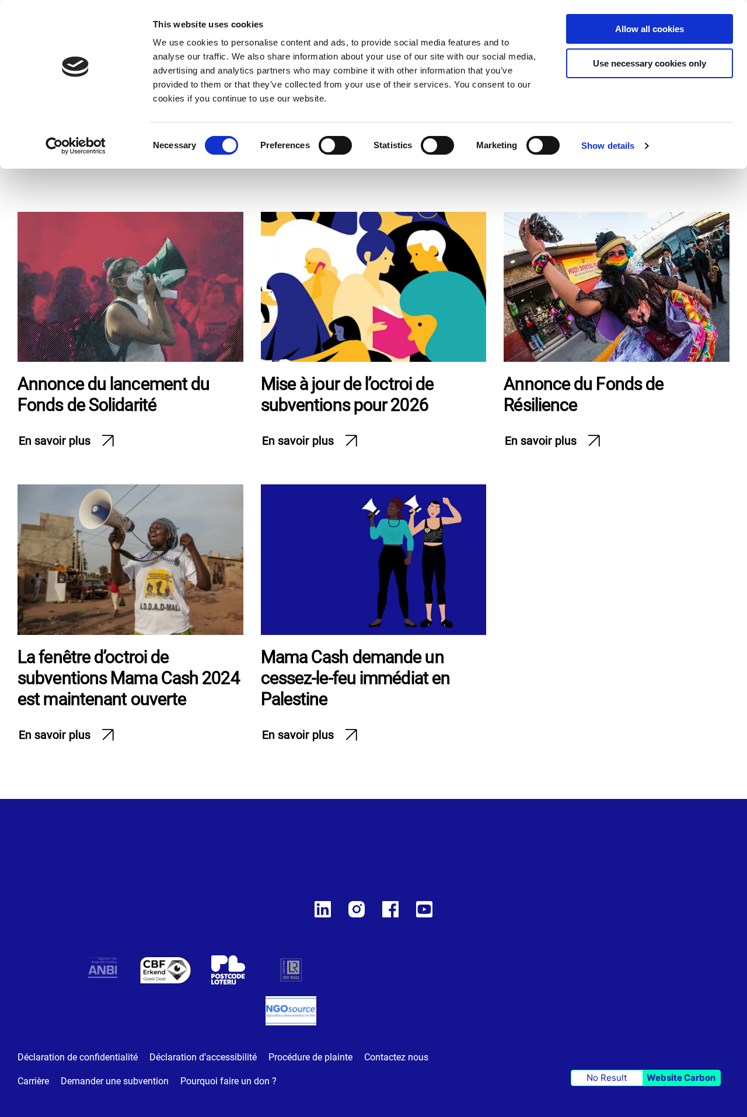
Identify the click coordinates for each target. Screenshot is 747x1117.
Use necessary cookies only (649, 63)
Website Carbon (681, 1077)
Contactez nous (396, 1057)
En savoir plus (54, 441)
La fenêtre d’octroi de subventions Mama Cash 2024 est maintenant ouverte (129, 678)
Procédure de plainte (310, 1057)
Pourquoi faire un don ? (228, 1081)
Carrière (33, 1081)
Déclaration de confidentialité (78, 1057)
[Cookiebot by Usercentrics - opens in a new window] (76, 146)
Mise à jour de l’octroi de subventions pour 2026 (347, 394)
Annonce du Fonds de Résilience (584, 394)
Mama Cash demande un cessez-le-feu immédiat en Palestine (356, 678)
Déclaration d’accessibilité (203, 1057)
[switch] (335, 146)
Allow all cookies (649, 29)
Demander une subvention (115, 1081)
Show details (607, 146)
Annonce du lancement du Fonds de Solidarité (114, 394)
